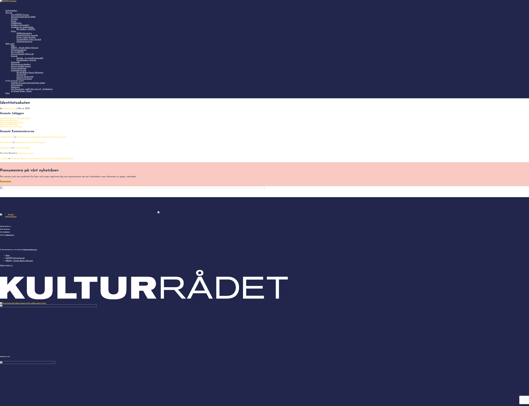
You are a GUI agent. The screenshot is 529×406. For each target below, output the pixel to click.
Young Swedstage (18, 68)
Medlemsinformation (20, 25)
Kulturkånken (17, 85)
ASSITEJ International (15, 258)
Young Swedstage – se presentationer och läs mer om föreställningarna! (42, 158)
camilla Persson (7, 137)
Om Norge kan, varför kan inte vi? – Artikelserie (32, 89)
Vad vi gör (10, 44)
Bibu (13, 46)
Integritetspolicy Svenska (27, 35)
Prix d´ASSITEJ (17, 52)
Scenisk (14, 56)
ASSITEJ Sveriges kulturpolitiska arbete (28, 83)
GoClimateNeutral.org (30, 249)
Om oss (9, 13)
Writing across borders (20, 64)
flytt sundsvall (6, 142)
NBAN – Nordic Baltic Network (24, 48)
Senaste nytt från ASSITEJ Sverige (30, 142)
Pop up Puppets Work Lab (22, 54)
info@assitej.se (9, 235)
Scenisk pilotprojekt (25, 77)
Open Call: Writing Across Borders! (15, 118)
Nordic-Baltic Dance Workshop (30, 73)
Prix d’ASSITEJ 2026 (9, 124)
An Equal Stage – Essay (21, 91)
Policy (13, 31)
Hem (8, 93)
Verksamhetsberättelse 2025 (23, 17)
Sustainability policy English (29, 40)
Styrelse (14, 19)
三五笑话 (4, 158)
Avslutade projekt (18, 71)
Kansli (14, 21)
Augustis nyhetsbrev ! (9, 120)
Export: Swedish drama (21, 66)
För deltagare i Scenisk (26, 60)
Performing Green (18, 50)
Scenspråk (15, 62)
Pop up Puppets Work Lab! (11, 122)
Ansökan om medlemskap (22, 27)
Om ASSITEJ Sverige (20, 15)
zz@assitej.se (9, 108)
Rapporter (15, 87)
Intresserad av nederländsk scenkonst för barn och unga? (41, 137)
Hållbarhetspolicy (24, 33)
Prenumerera (5, 181)
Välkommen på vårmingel (11, 126)
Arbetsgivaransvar (24, 42)
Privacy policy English (26, 37)
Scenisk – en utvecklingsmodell (30, 58)
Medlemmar (16, 23)
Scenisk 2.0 (21, 75)
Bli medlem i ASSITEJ (26, 29)
